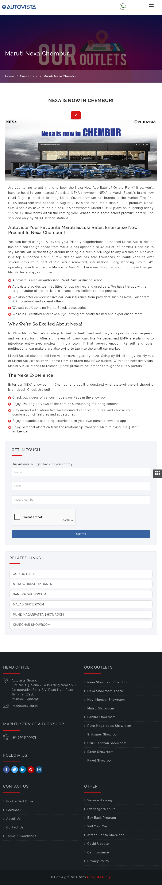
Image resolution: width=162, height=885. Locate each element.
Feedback (14, 810)
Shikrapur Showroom (103, 734)
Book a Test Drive (19, 801)
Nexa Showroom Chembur (107, 682)
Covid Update (98, 843)
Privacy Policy (98, 861)
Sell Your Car (97, 826)
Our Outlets (24, 574)
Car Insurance (98, 852)
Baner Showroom (100, 751)
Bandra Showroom (29, 594)
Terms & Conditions (21, 836)
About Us (13, 818)
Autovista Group (99, 877)
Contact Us (15, 827)
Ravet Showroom (100, 760)
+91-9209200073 (24, 737)
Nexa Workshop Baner (32, 584)
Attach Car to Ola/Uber (105, 835)
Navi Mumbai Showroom (106, 699)
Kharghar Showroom (31, 624)
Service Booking (99, 800)
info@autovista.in (25, 706)
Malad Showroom (28, 604)
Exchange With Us (101, 809)
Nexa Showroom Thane (105, 691)
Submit (81, 534)
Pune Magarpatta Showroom (38, 614)
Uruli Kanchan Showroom (106, 743)
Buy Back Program (101, 817)
